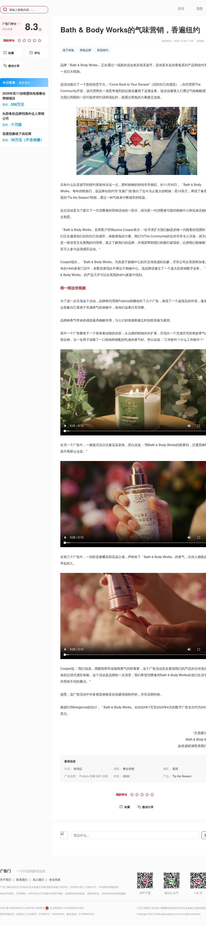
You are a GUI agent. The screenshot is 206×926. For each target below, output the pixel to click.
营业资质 (54, 879)
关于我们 (5, 879)
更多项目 (24, 83)
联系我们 (22, 879)
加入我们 (38, 879)
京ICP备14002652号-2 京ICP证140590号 (22, 907)
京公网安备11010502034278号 (67, 907)
